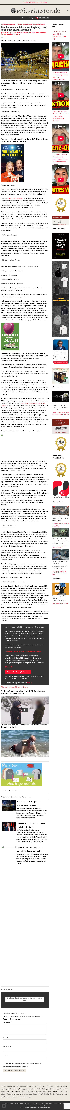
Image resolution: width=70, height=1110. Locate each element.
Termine (27, 1103)
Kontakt (38, 1103)
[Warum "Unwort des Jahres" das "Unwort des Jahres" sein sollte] (25, 914)
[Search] (68, 10)
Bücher (33, 1103)
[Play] (25, 710)
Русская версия (62, 1103)
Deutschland (11, 24)
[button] (2, 10)
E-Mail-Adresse (8, 1046)
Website (5, 1055)
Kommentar (7, 1022)
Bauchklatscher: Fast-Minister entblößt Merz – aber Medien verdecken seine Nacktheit (60, 116)
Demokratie (4, 24)
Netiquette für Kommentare (49, 1103)
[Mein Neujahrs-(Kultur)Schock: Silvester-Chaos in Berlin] (25, 809)
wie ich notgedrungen (16, 198)
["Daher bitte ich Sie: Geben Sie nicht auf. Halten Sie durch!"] (25, 832)
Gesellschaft (36, 24)
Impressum (28, 1105)
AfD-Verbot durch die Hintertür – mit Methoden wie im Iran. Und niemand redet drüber (60, 159)
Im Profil (11, 1103)
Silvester (42, 24)
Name (5, 1038)
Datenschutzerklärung (39, 1105)
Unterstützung (19, 1103)
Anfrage (29, 683)
